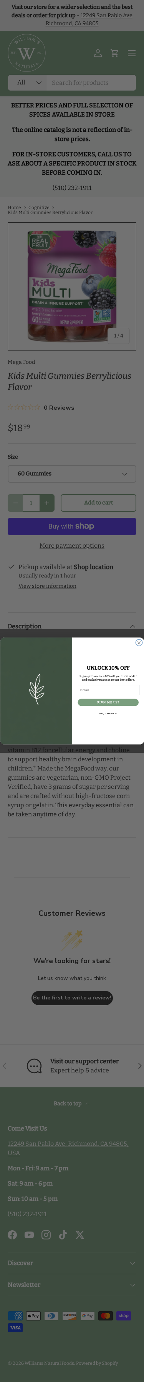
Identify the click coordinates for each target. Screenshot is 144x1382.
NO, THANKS (108, 713)
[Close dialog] (139, 642)
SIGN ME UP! (108, 702)
